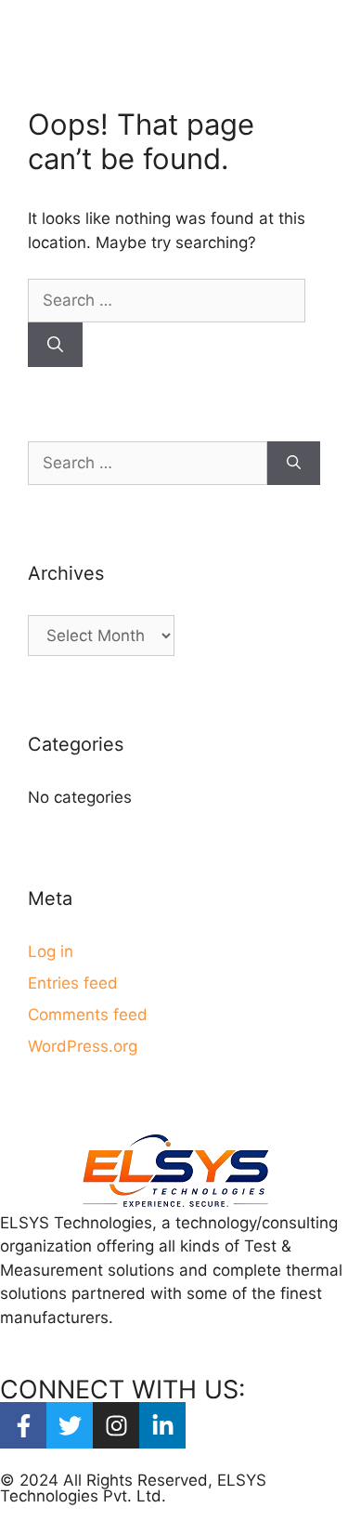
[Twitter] (69, 1425)
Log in (50, 951)
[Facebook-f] (23, 1425)
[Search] (55, 344)
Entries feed (73, 983)
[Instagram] (116, 1425)
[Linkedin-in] (162, 1425)
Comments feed (88, 1014)
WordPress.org (82, 1046)
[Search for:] (166, 300)
